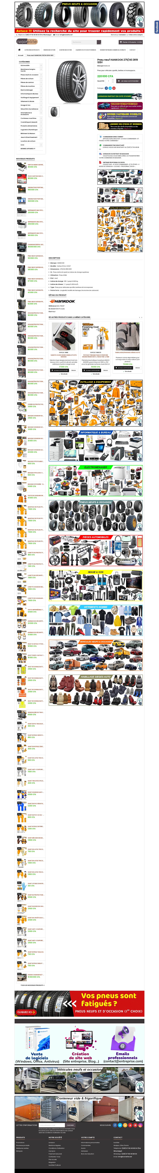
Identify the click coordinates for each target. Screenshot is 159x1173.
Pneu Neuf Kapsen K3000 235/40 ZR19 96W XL (36, 279)
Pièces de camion (27, 82)
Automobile (25, 65)
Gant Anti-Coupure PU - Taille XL (36, 769)
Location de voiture (28, 141)
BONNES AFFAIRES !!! (28, 149)
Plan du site (53, 1159)
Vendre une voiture (49, 50)
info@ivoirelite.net (66, 35)
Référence (52, 306)
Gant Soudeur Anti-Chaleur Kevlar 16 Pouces (36, 792)
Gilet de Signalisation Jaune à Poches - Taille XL (36, 666)
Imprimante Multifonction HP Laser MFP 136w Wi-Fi (36, 210)
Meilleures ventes (22, 1148)
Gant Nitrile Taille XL (36, 952)
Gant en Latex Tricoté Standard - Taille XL (36, 860)
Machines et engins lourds (28, 70)
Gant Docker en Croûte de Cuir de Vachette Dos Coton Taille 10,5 (36, 906)
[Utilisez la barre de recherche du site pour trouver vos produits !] (79, 30)
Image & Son (25, 105)
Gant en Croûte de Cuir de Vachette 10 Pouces (36, 917)
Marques (19, 1151)
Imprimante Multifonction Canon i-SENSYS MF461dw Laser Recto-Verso (36, 221)
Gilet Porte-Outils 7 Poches (36, 655)
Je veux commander (128, 81)
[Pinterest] (114, 88)
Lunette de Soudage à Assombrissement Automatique (36, 598)
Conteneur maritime (28, 118)
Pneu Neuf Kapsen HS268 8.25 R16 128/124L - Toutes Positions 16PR (36, 267)
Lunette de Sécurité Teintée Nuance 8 (36, 575)
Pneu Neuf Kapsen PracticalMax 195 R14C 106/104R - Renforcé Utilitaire (36, 290)
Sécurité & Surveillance (29, 109)
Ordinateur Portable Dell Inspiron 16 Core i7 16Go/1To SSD (36, 187)
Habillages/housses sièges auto (127, 352)
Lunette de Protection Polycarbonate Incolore (36, 564)
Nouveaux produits (25, 158)
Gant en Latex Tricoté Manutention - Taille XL (36, 758)
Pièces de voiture (27, 79)
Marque (100, 66)
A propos (52, 1151)
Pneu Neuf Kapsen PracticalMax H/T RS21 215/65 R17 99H (36, 301)
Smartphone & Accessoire (26, 114)
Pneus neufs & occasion (29, 75)
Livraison (52, 1143)
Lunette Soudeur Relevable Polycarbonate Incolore (36, 587)
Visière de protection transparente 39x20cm (36, 404)
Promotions (20, 1143)
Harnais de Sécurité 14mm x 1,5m (36, 632)
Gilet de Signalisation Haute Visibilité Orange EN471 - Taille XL (36, 689)
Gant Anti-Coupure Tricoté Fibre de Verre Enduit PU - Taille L (36, 929)
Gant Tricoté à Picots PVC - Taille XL (36, 781)
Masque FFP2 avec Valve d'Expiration (36, 472)
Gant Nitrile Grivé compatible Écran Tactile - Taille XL (36, 735)
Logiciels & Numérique (29, 130)
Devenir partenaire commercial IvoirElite (113, 50)
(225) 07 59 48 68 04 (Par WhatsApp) (38, 35)
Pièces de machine (28, 86)
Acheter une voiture (65, 50)
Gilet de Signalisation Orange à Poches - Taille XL (36, 678)
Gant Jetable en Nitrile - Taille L (36, 883)
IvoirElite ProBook (55, 1165)
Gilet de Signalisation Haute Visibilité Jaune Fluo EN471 (36, 701)
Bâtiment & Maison (28, 133)
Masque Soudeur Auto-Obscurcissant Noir (36, 438)
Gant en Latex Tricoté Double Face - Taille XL (36, 872)
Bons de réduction (87, 1154)
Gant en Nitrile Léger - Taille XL (36, 746)
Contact (132, 50)
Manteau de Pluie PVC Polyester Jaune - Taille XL (36, 518)
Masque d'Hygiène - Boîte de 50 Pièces (36, 484)
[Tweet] (110, 88)
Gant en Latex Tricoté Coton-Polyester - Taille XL (36, 849)
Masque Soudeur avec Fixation (36, 427)
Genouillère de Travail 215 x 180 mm (36, 712)
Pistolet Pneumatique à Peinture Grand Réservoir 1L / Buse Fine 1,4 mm (95, 356)
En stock (52, 309)
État (50, 312)
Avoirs (83, 1148)
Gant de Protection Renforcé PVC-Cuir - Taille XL (36, 895)
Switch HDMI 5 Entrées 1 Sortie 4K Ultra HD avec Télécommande (36, 164)
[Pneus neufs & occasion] (79, 14)
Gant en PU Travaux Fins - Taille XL (36, 723)
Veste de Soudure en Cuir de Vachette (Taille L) (36, 495)
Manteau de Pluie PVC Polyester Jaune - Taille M (36, 530)
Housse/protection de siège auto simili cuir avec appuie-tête (36, 336)
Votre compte (88, 1137)
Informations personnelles (90, 1143)
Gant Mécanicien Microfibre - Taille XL (36, 838)
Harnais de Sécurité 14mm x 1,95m (36, 621)
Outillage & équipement (30, 98)
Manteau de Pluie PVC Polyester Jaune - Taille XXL (36, 507)
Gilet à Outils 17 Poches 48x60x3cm (36, 644)
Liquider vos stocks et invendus (86, 50)
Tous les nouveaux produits (33, 985)
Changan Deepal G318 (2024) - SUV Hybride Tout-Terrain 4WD (36, 244)
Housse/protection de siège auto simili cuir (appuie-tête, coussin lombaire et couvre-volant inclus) (36, 313)
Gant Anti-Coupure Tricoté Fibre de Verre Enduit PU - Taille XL (36, 940)
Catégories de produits (31, 50)
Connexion (122, 35)
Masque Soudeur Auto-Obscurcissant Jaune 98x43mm (36, 450)
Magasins (52, 1162)
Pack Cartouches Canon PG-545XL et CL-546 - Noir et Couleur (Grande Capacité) (36, 176)
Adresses (84, 1151)
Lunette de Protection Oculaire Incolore (36, 552)
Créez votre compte (136, 35)
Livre (22, 145)
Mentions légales (55, 1145)
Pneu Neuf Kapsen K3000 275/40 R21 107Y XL (36, 256)
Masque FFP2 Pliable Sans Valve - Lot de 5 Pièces (36, 461)
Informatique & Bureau (29, 94)
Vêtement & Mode (27, 101)
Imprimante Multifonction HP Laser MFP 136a (36, 233)
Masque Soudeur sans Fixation (36, 415)
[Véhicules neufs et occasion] (79, 1079)
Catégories (24, 62)
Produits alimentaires (29, 126)
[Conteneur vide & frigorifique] (79, 1108)
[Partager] (106, 88)
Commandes (86, 1145)
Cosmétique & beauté (29, 122)
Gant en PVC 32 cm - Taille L (36, 815)
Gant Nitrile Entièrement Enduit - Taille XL (36, 826)
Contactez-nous (54, 1157)
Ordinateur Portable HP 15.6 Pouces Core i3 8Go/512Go (36, 199)
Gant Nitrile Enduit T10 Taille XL (36, 963)
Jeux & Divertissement (29, 137)
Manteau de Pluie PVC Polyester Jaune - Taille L (36, 541)
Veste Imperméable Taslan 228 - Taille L (36, 609)
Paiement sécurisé (55, 1154)
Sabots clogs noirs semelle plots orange (64, 356)
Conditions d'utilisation (56, 1148)
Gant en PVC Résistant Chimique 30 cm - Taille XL (36, 803)
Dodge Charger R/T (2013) (36, 974)
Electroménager (27, 90)
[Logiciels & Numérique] (79, 1044)
